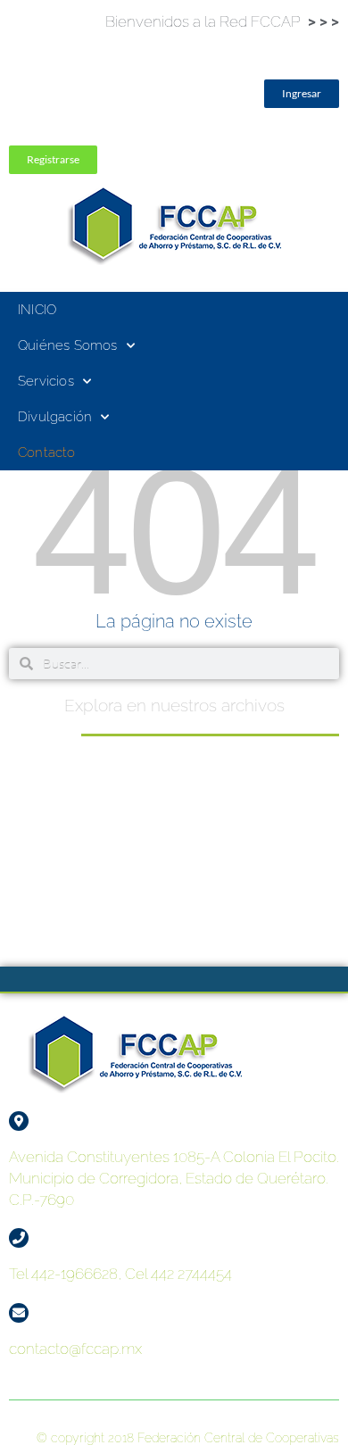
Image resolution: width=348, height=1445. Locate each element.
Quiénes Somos (68, 345)
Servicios (46, 381)
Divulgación (55, 417)
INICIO (37, 310)
